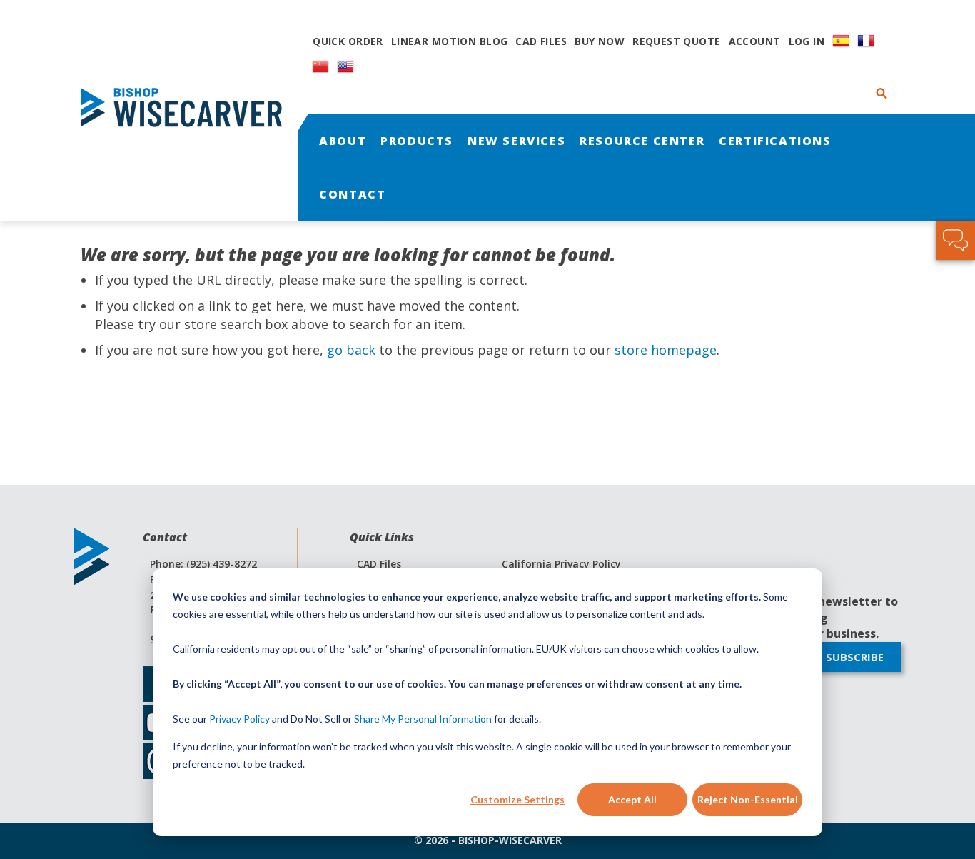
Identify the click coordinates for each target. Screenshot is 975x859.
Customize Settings (517, 799)
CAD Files (541, 41)
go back (351, 349)
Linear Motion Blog (449, 41)
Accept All (632, 799)
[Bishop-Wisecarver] (188, 110)
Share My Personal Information (423, 719)
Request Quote (676, 41)
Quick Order (348, 41)
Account (755, 41)
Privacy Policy (239, 719)
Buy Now (600, 41)
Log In (807, 41)
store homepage (666, 349)
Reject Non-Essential (747, 799)
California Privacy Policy (561, 564)
